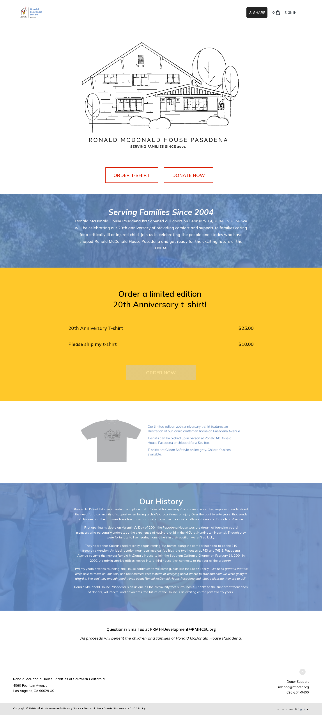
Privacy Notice (72, 708)
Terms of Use (92, 708)
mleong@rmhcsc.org (293, 687)
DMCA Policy (137, 708)
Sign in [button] (291, 13)
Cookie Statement (115, 708)
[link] (31, 13)
